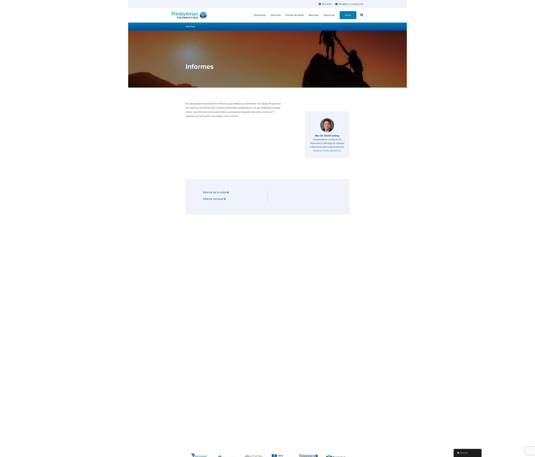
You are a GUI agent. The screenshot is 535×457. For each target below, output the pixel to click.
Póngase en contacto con (351, 4)
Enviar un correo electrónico (327, 150)
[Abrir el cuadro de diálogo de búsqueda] (361, 15)
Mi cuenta (327, 4)
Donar (348, 15)
